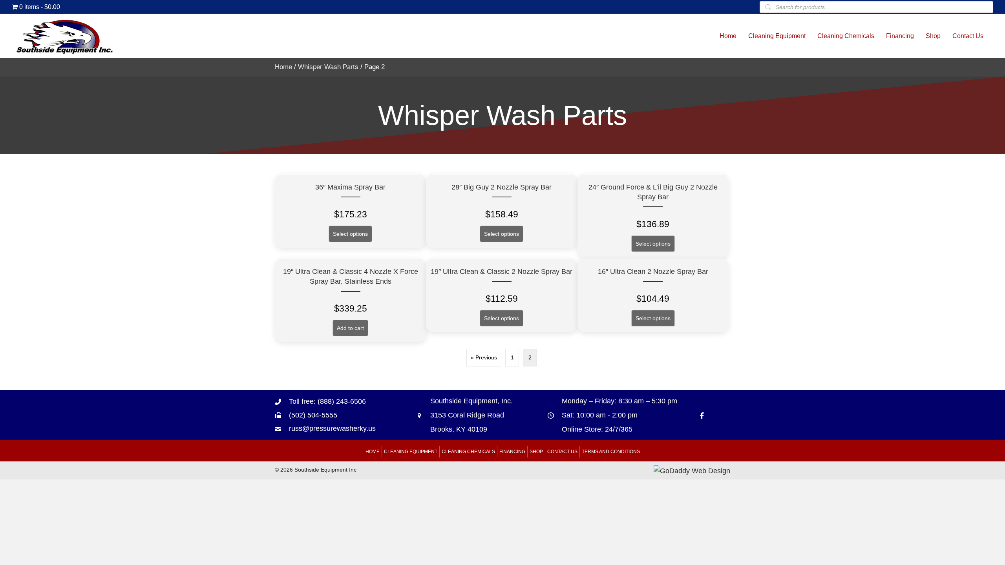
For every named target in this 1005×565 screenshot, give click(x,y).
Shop (536, 451)
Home (283, 67)
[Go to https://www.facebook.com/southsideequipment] (706, 415)
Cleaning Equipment (410, 451)
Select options (350, 234)
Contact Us (562, 451)
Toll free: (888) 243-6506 (327, 401)
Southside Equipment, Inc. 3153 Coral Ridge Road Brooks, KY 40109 (471, 415)
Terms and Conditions (611, 451)
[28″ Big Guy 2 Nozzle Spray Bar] (501, 211)
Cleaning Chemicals (468, 451)
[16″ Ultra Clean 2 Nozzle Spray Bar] (653, 295)
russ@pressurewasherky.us (332, 428)
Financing (512, 451)
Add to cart (350, 328)
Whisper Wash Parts (328, 67)
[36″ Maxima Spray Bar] (350, 211)
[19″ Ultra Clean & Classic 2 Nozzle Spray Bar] (501, 295)
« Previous (484, 357)
